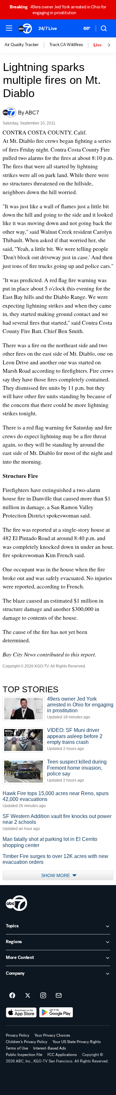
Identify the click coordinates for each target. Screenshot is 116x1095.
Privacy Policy (17, 1035)
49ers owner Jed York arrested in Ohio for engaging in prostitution (58, 10)
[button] (9, 28)
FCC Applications (62, 1055)
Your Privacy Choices (52, 1035)
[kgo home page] (16, 903)
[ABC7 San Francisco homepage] (25, 28)
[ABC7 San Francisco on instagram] (43, 995)
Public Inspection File (24, 1055)
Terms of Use (17, 1048)
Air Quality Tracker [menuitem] (22, 45)
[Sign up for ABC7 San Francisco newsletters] (58, 995)
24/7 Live (47, 28)
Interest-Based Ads (49, 1048)
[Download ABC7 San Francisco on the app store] (21, 1012)
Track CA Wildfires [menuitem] (66, 45)
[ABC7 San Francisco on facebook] (12, 995)
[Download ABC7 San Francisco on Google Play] (56, 1012)
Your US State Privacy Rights (77, 1042)
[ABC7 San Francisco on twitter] (27, 995)
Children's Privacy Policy (26, 1042)
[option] (27, 45)
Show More (56, 875)
